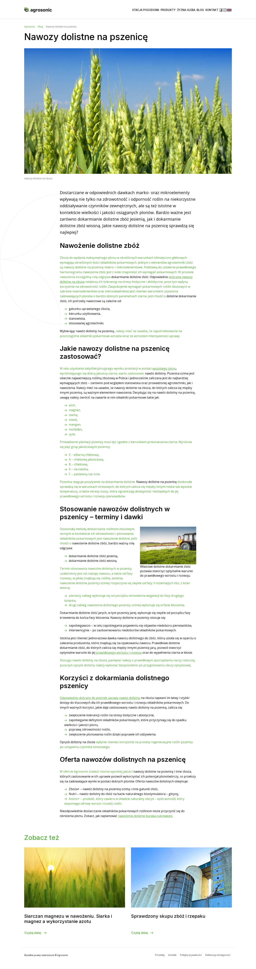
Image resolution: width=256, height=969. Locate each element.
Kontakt (211, 9)
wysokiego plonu (164, 368)
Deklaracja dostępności (217, 955)
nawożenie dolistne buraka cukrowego (145, 816)
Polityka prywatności (191, 955)
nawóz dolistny (100, 698)
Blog (200, 9)
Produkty (168, 9)
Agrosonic (29, 26)
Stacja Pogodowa (145, 9)
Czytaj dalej (33, 933)
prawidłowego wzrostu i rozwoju (119, 653)
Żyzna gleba (186, 9)
